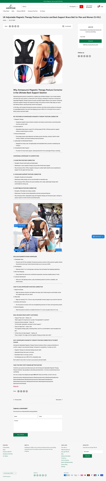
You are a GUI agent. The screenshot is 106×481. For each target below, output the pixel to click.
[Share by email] (18, 26)
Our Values (42, 11)
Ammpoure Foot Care (33, 11)
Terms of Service (65, 460)
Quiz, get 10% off (65, 451)
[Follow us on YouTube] (90, 56)
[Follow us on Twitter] (82, 56)
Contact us (63, 458)
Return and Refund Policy (67, 462)
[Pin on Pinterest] (13, 26)
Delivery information (65, 456)
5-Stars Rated (6, 11)
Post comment (20, 434)
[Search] (81, 6)
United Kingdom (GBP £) (8, 473)
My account (89, 7)
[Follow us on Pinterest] (87, 56)
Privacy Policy (64, 464)
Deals (13, 11)
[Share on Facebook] (10, 26)
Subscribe (90, 41)
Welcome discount (65, 449)
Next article (58, 399)
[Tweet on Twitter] (15, 26)
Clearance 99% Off (21, 11)
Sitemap (63, 466)
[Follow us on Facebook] (79, 56)
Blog (62, 454)
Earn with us (64, 447)
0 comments (68, 26)
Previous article (18, 399)
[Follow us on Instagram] (84, 56)
